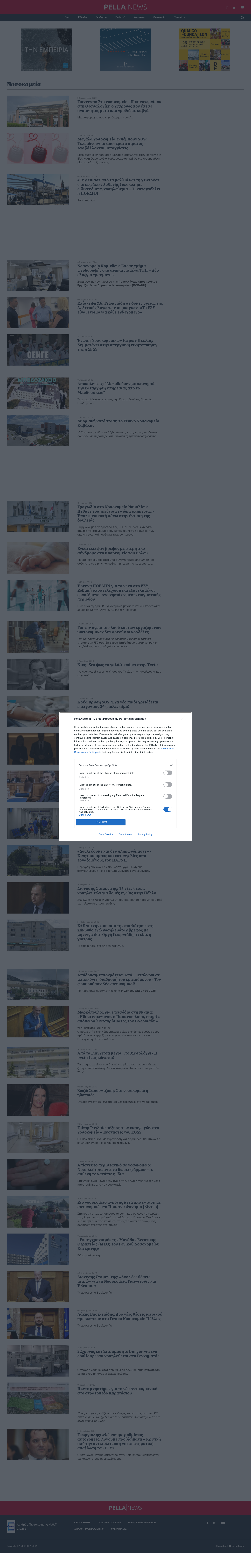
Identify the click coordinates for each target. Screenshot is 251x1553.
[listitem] (125, 765)
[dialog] (125, 776)
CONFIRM (101, 822)
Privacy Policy (144, 834)
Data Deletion (106, 834)
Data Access (125, 834)
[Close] (184, 719)
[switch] (167, 773)
